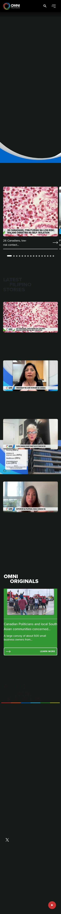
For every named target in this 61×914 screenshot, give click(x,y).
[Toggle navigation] (53, 6)
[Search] (44, 6)
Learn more (47, 651)
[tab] (9, 255)
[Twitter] (7, 840)
